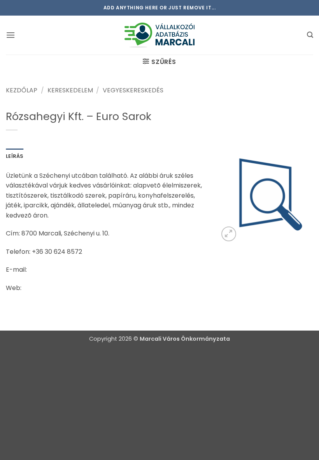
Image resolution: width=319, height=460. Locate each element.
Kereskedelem (70, 90)
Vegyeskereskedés (133, 90)
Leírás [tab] (15, 156)
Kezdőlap (21, 90)
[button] (10, 34)
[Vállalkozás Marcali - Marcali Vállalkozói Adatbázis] (159, 35)
